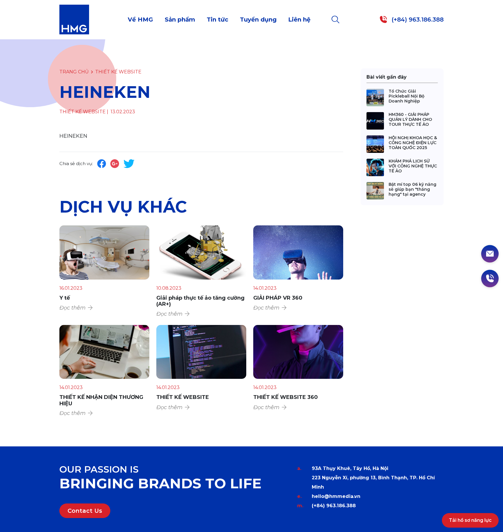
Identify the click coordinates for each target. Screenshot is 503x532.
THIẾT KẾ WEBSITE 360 (285, 397)
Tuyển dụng (258, 19)
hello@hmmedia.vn (336, 496)
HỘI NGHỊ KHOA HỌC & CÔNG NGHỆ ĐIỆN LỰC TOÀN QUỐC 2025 (413, 142)
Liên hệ (299, 19)
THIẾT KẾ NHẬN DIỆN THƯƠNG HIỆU (101, 400)
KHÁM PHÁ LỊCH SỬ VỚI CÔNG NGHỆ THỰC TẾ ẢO (413, 166)
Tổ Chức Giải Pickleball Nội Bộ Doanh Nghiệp (406, 96)
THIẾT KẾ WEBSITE (118, 72)
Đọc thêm (72, 308)
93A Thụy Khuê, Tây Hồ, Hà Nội (350, 468)
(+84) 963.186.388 (334, 505)
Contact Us (85, 510)
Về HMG (140, 19)
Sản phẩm (180, 19)
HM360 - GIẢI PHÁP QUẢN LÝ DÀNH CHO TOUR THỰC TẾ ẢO (410, 119)
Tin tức (217, 19)
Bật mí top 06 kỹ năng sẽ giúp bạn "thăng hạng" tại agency (412, 189)
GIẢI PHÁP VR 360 (277, 298)
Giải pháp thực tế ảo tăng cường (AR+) (200, 301)
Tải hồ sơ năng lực (470, 520)
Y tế (64, 298)
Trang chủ (74, 72)
